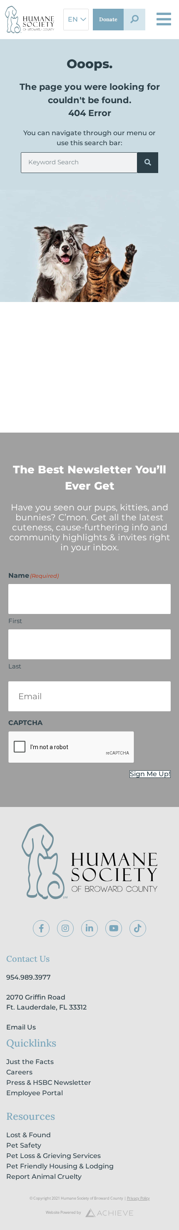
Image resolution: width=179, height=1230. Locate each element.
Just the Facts (30, 1062)
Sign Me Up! (150, 774)
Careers (19, 1072)
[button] (134, 19)
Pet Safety (23, 1145)
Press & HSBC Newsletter (48, 1082)
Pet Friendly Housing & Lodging (60, 1166)
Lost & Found (28, 1135)
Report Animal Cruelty (44, 1177)
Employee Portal (34, 1093)
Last (14, 666)
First (15, 621)
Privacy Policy (138, 1198)
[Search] (147, 162)
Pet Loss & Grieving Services (53, 1156)
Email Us (21, 1027)
